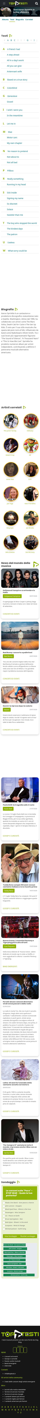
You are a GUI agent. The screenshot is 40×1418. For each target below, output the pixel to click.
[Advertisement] (20, 28)
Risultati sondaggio (27, 1236)
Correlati (29, 19)
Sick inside (12, 192)
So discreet (12, 203)
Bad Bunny (8, 656)
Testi (12, 19)
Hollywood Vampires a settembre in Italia (19, 591)
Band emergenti (10, 1363)
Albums (5, 19)
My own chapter (14, 143)
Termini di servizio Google (14, 1394)
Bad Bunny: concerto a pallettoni (17, 652)
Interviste (8, 1366)
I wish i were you (14, 109)
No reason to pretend (18, 151)
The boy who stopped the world (22, 223)
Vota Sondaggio (11, 1236)
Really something (15, 178)
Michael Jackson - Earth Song (15, 1229)
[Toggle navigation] (4, 3)
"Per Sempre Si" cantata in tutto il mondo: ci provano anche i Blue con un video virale (20, 1147)
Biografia (20, 19)
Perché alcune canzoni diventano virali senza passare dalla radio (18, 1003)
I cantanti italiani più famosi (15, 1396)
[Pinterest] (18, 1350)
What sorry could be (17, 250)
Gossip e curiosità (11, 1359)
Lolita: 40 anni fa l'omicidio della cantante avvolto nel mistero (17, 1084)
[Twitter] (25, 1350)
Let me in (11, 123)
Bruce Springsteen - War (14, 1219)
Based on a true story (17, 79)
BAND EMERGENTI (10, 966)
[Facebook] (15, 1350)
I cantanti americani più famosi (16, 1401)
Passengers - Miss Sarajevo (15, 1212)
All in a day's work (15, 60)
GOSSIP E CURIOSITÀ (11, 836)
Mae (10, 132)
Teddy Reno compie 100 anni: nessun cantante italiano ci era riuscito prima (20, 886)
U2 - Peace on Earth (12, 1216)
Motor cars (12, 137)
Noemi (6, 710)
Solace (10, 209)
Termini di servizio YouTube (14, 1392)
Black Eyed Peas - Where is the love (18, 1209)
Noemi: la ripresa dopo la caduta (17, 706)
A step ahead (13, 54)
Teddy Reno (8, 891)
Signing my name (15, 198)
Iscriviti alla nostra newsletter (15, 1389)
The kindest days (15, 228)
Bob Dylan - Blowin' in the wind (16, 1222)
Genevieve (12, 96)
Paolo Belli (8, 809)
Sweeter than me (15, 215)
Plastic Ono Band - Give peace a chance (19, 1203)
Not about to (13, 156)
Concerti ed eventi (11, 1356)
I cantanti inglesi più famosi (14, 1399)
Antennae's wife (14, 71)
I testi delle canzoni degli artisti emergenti (20, 1382)
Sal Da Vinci (8, 1153)
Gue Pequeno (9, 946)
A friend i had (13, 49)
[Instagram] (21, 1350)
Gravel (10, 101)
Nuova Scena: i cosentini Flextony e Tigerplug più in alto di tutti (18, 941)
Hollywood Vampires (12, 596)
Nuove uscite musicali (12, 1361)
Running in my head (16, 184)
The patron (12, 234)
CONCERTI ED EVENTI (11, 614)
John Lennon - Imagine (13, 1206)
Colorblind (12, 88)
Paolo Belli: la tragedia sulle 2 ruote (18, 805)
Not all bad (12, 162)
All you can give (14, 65)
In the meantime (15, 115)
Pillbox (10, 170)
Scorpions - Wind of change (15, 1225)
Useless (10, 242)
